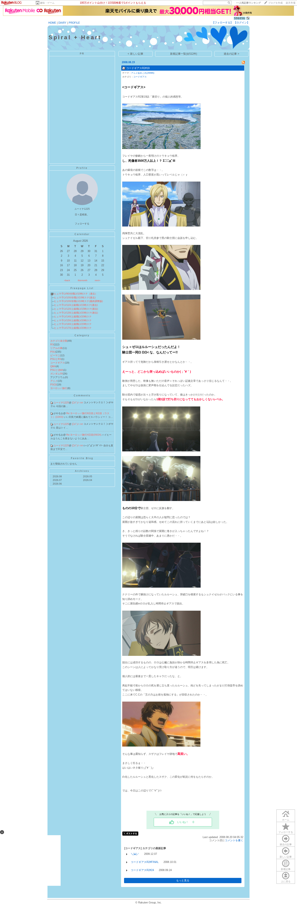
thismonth (82, 280)
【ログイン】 (242, 22)
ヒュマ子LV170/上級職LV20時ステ (73, 328)
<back (67, 280)
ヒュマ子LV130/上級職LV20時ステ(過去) (76, 312)
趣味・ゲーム (47, 2)
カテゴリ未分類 (58, 340)
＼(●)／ (135, 853)
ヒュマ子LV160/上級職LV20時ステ (73, 324)
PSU (52, 351)
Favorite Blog (82, 458)
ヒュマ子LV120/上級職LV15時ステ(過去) (76, 308)
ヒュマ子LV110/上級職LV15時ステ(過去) (76, 305)
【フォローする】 (222, 22)
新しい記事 (286, 856)
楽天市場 (290, 2)
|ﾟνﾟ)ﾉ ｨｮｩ (78, 402)
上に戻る (286, 881)
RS (52, 344)
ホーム (285, 819)
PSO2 (53, 384)
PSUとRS (55, 359)
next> (97, 280)
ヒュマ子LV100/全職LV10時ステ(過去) (75, 297)
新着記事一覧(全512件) (183, 53)
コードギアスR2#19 (138, 68)
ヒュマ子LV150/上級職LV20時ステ (73, 320)
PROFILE (74, 22)
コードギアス (57, 362)
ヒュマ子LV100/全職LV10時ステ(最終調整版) (78, 301)
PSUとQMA (56, 370)
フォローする (285, 832)
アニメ (54, 381)
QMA (53, 366)
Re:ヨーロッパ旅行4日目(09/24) (84, 434)
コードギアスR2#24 (142, 870)
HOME (52, 22)
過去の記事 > (231, 53)
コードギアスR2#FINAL (145, 862)
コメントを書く (234, 840)
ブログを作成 (275, 2)
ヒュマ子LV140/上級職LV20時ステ (73, 316)
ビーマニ (55, 355)
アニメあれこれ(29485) (142, 73)
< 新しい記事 (135, 53)
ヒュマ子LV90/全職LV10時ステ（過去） (75, 293)
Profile (82, 168)
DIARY (62, 22)
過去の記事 (286, 844)
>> (248, 2)
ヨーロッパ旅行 (58, 388)
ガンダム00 (56, 373)
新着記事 (286, 869)
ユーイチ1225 (61, 402)
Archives (82, 471)
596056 (239, 18)
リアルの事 (56, 348)
